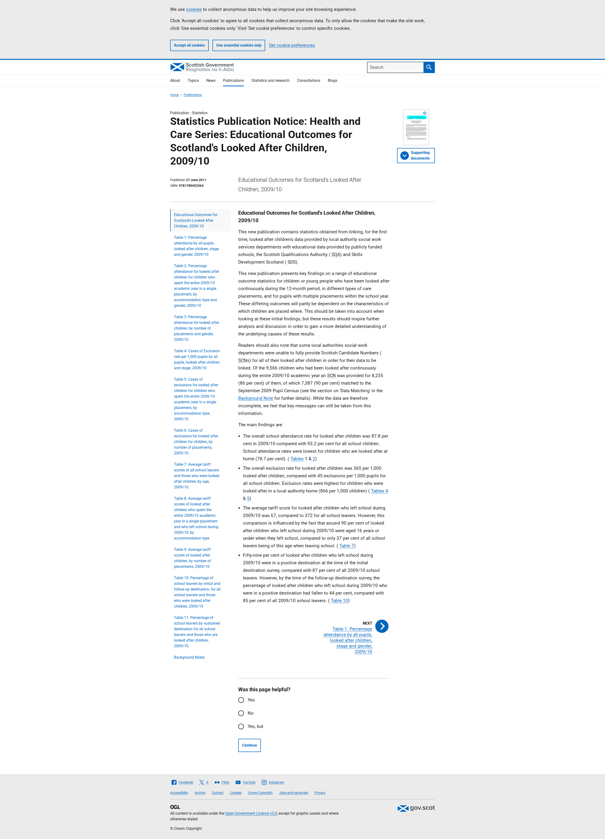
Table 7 (346, 545)
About (175, 80)
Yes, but (255, 726)
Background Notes (189, 657)
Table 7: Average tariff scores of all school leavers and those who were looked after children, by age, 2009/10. (196, 475)
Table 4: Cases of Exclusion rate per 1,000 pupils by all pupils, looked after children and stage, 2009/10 (197, 359)
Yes (251, 700)
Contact (218, 793)
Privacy (320, 793)
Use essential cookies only (238, 45)
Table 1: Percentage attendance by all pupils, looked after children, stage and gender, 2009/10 (196, 246)
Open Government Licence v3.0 (251, 813)
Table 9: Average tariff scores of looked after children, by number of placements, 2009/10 (192, 558)
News (211, 80)
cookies (194, 9)
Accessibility (179, 793)
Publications (233, 80)
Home (174, 95)
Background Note (255, 398)
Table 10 (339, 600)
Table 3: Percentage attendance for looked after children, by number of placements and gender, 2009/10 (196, 328)
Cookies (236, 793)
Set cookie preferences (292, 45)
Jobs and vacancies (293, 793)
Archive (199, 793)
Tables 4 (379, 491)
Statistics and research (270, 80)
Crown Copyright (260, 793)
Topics (193, 80)
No (251, 713)
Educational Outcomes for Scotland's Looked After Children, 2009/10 (195, 220)
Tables (297, 458)
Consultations (308, 80)
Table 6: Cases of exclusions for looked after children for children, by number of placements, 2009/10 (196, 441)
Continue (249, 745)
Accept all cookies (189, 45)
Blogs (332, 80)
